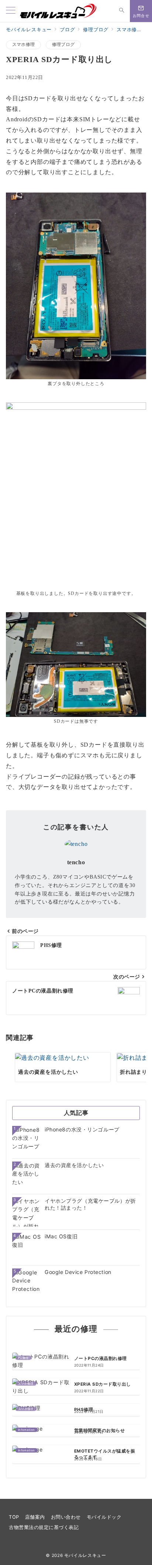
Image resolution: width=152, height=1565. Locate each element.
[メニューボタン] (10, 11)
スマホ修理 (23, 44)
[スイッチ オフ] (121, 11)
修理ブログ (63, 44)
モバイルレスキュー (85, 1555)
